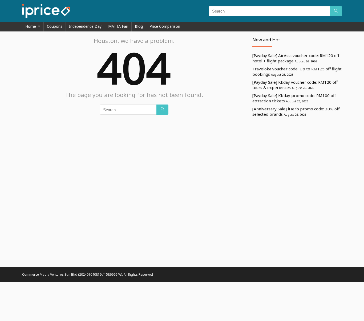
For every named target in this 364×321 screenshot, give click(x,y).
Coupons (54, 26)
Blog (139, 26)
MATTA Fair (118, 26)
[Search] (336, 11)
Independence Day (85, 26)
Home (30, 26)
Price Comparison (164, 26)
